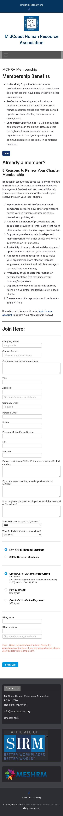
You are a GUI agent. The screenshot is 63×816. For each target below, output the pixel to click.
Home (24, 797)
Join (6, 153)
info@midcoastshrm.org (31, 5)
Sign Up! (10, 664)
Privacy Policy (35, 797)
